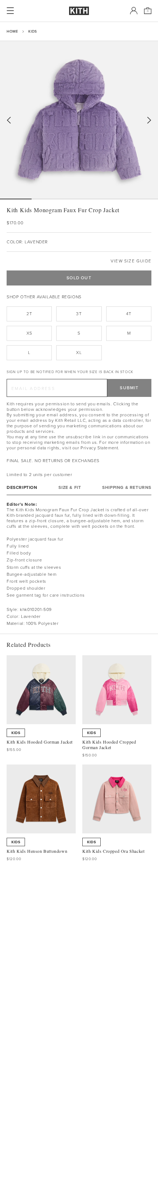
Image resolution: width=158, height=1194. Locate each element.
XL (79, 352)
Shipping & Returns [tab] (126, 487)
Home (12, 31)
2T (29, 313)
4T (128, 313)
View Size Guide (131, 261)
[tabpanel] (79, 564)
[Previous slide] (9, 120)
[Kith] (79, 11)
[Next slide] (149, 120)
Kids (32, 31)
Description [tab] (22, 487)
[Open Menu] (10, 10)
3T (79, 313)
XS (29, 333)
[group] (79, 120)
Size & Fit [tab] (69, 487)
